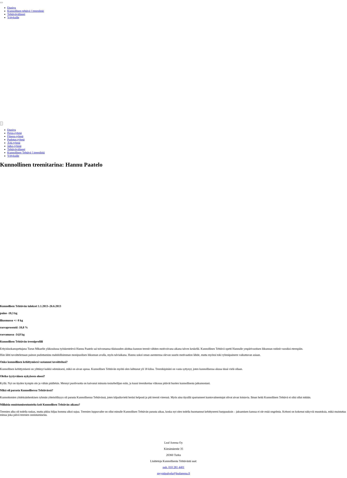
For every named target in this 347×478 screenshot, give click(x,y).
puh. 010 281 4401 (173, 467)
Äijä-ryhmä (13, 142)
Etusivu (11, 7)
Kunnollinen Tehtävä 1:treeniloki (26, 152)
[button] (1, 2)
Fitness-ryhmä (15, 136)
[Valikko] (1, 123)
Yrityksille (13, 17)
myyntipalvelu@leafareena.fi (173, 473)
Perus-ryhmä (14, 133)
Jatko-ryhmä (14, 146)
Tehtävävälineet (16, 14)
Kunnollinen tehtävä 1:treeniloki (25, 10)
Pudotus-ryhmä (16, 139)
